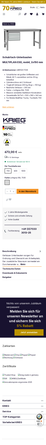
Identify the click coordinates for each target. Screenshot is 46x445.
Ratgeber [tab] (7, 277)
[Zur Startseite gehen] (13, 8)
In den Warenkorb (27, 191)
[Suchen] (19, 14)
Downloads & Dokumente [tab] (14, 273)
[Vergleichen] (7, 199)
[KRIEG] (14, 121)
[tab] (22, 258)
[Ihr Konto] (37, 14)
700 (8, 171)
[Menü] (4, 14)
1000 (23, 171)
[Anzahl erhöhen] (14, 191)
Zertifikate (9, 366)
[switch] (37, 8)
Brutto (32, 7)
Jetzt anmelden (29, 332)
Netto (42, 7)
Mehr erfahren (8, 107)
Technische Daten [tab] (11, 269)
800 (15, 171)
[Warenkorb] (43, 14)
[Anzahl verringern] (7, 191)
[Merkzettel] (31, 14)
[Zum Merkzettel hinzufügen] (10, 199)
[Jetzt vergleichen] (25, 14)
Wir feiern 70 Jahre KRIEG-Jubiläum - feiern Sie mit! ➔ (23, 2)
